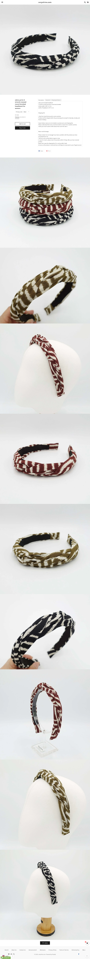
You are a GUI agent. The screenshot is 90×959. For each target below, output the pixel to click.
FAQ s (83, 950)
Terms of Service (64, 950)
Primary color (19, 112)
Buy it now (22, 128)
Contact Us (23, 950)
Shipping (17, 117)
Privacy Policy (52, 950)
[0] (87, 943)
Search (7, 950)
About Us (14, 950)
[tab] (41, 100)
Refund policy (75, 950)
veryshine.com (45, 2)
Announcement (33, 950)
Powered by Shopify (51, 954)
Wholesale (43, 950)
